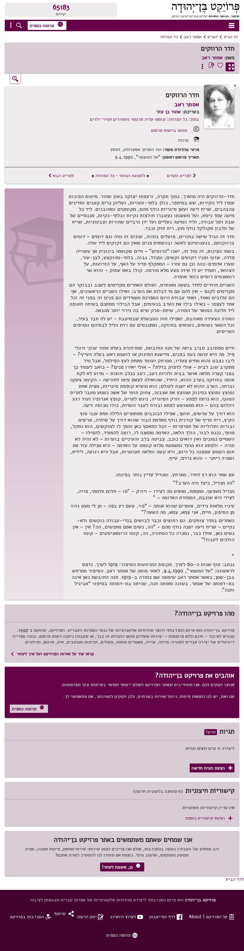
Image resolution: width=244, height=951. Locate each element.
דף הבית (231, 37)
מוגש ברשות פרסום (169, 130)
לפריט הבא (61, 175)
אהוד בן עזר (168, 111)
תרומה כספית (46, 25)
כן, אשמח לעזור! (121, 866)
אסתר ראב (193, 37)
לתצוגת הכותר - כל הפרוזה (120, 175)
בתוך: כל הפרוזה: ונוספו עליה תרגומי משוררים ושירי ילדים (144, 119)
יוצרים (212, 37)
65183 (61, 7)
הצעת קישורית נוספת (209, 818)
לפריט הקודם (181, 175)
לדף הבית (235, 879)
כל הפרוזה (169, 37)
